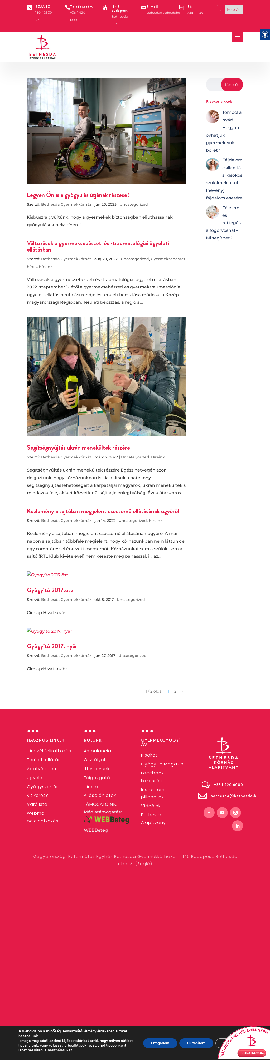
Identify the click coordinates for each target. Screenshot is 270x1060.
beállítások (77, 1045)
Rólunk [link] (93, 740)
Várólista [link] (37, 804)
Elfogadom (160, 1043)
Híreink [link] (46, 266)
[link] (43, 47)
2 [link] (175, 691)
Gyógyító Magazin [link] (162, 764)
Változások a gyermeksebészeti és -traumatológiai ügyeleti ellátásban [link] (98, 246)
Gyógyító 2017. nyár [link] (52, 646)
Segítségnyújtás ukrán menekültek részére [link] (78, 447)
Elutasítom (196, 1043)
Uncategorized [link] (134, 204)
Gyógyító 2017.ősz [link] (50, 590)
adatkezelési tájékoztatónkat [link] (64, 1040)
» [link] (183, 691)
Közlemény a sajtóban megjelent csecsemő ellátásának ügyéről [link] (103, 511)
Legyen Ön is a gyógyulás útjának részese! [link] (78, 194)
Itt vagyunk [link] (96, 769)
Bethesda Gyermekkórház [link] (66, 204)
